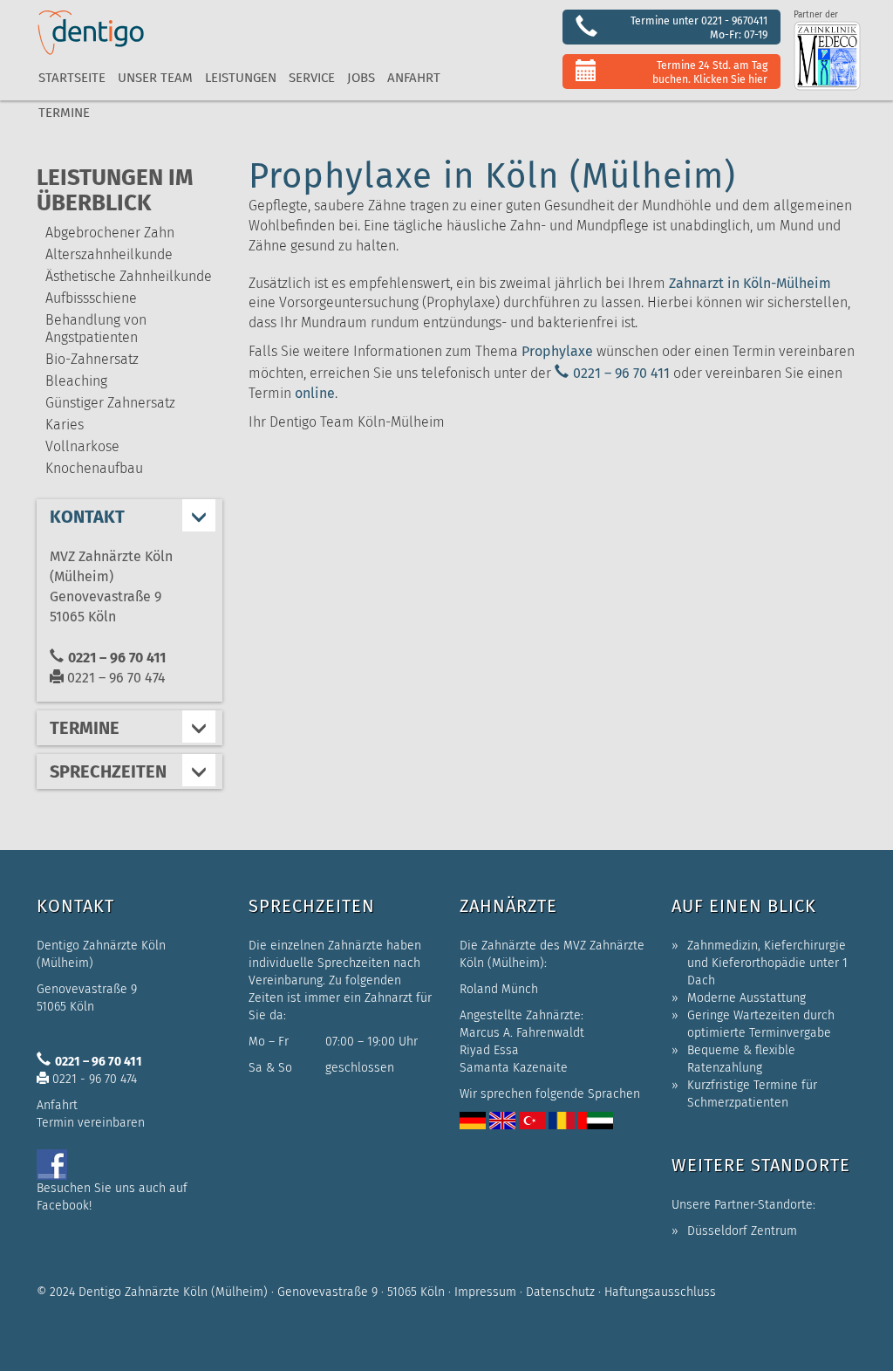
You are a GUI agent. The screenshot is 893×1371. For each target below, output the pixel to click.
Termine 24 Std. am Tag (712, 65)
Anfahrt (413, 78)
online (315, 393)
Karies (64, 424)
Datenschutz (560, 1292)
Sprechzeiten (108, 771)
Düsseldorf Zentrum (742, 1231)
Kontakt (87, 516)
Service (312, 78)
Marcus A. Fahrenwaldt (522, 1032)
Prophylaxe (557, 351)
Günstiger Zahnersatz (110, 402)
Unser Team (155, 78)
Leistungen (240, 78)
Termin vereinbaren (91, 1122)
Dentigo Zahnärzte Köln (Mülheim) (173, 1292)
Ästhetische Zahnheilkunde (128, 276)
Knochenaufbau (94, 468)
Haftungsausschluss (660, 1292)
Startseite (72, 78)
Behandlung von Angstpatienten (96, 329)
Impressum (485, 1292)
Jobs (361, 78)
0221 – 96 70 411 (621, 373)
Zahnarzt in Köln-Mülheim (750, 283)
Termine (64, 112)
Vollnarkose (82, 446)
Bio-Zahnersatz (92, 359)
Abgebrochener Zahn (109, 232)
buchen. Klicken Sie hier (709, 79)
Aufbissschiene (91, 298)
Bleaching (76, 381)
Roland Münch (499, 989)
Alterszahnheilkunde (109, 254)
